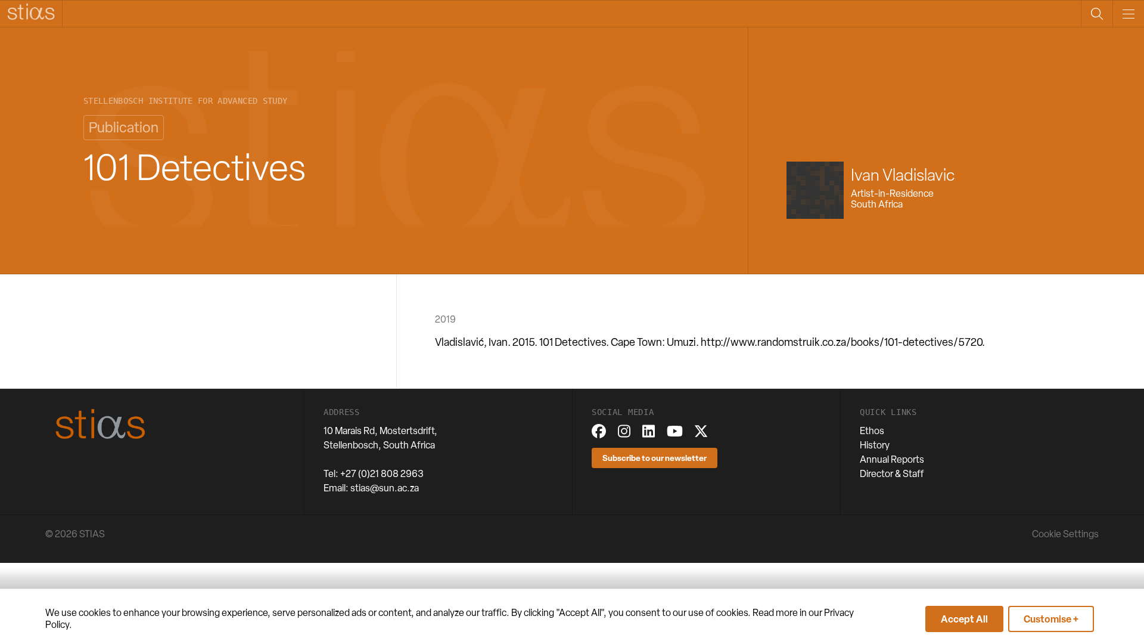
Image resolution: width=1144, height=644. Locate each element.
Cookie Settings (1065, 534)
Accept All (964, 619)
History (875, 445)
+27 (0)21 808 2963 (382, 473)
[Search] (1096, 14)
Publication (123, 127)
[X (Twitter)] (701, 431)
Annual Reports (892, 459)
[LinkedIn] (648, 431)
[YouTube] (675, 431)
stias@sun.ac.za (384, 488)
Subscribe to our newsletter (654, 457)
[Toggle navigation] (1128, 14)
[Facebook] (599, 431)
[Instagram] (624, 431)
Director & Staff (892, 473)
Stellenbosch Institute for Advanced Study (185, 101)
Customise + (1051, 619)
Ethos (872, 431)
